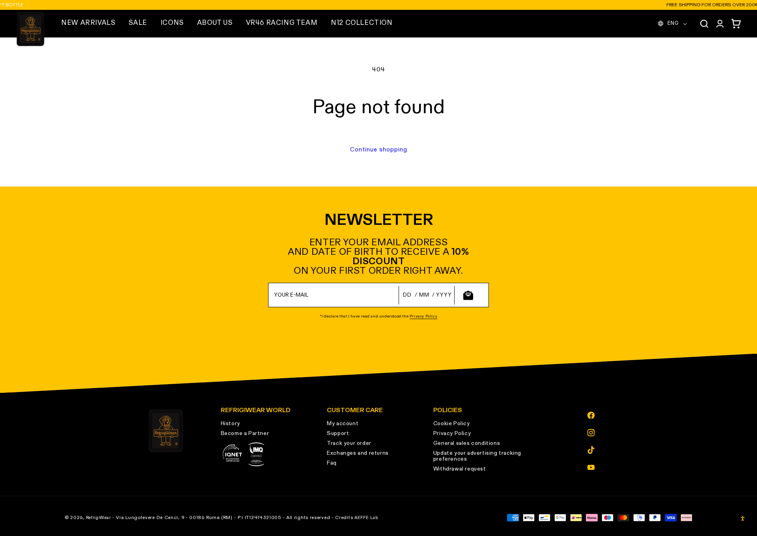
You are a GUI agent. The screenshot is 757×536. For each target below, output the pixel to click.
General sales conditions (466, 443)
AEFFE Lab (366, 517)
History (230, 423)
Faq (332, 463)
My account (342, 423)
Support (338, 433)
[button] (88, 23)
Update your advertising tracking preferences (477, 456)
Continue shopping (378, 150)
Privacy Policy (423, 316)
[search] (704, 23)
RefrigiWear (98, 517)
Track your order (349, 443)
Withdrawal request (459, 469)
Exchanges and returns (358, 453)
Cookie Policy (451, 423)
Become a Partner (245, 433)
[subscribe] (468, 295)
